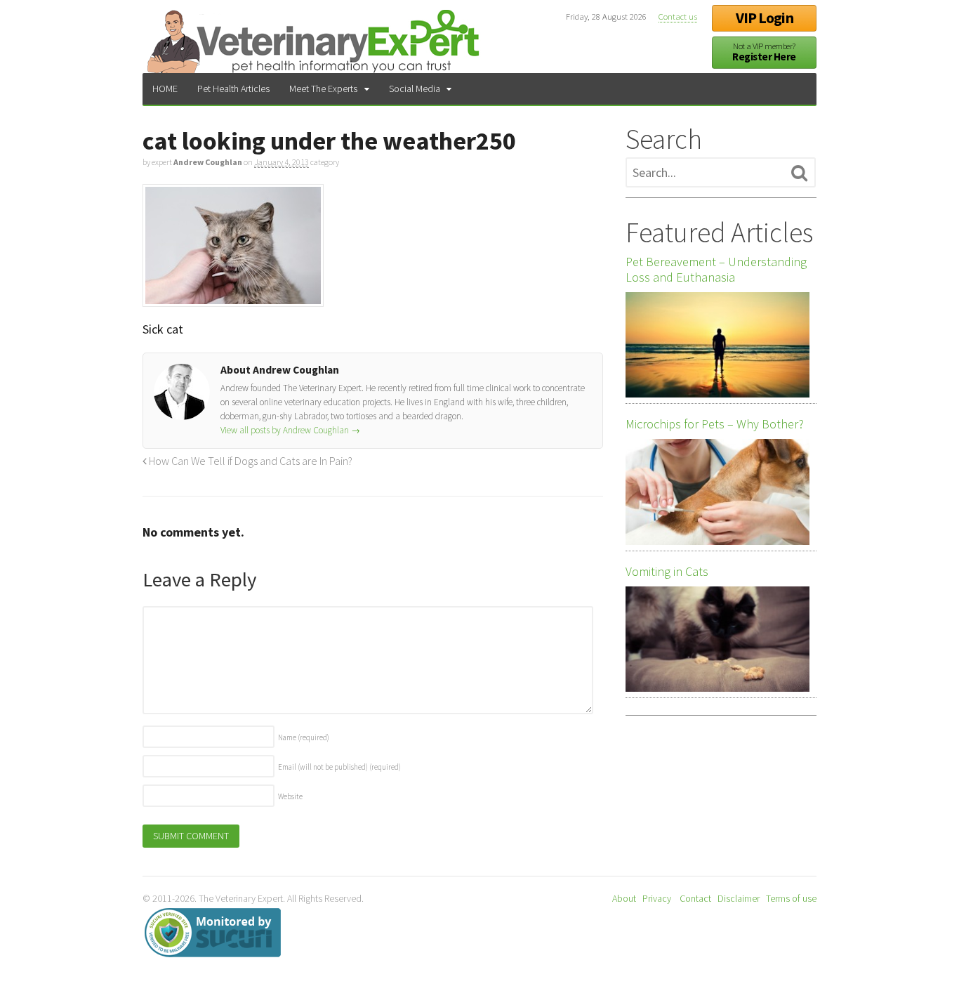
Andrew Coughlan (207, 162)
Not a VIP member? (763, 52)
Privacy (656, 898)
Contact (695, 898)
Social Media (414, 88)
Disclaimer (738, 898)
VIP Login (764, 17)
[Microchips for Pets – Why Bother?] (717, 492)
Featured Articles (719, 232)
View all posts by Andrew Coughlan (290, 430)
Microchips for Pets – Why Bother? (715, 424)
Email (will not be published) (339, 767)
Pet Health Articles (233, 88)
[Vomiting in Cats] (717, 639)
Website (290, 796)
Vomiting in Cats (667, 571)
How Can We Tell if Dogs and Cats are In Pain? (249, 461)
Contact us (678, 16)
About (624, 898)
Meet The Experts (323, 88)
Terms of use (791, 898)
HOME (165, 88)
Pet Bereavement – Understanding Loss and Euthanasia (716, 269)
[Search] (799, 173)
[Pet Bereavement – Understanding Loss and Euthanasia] (717, 345)
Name (303, 737)
